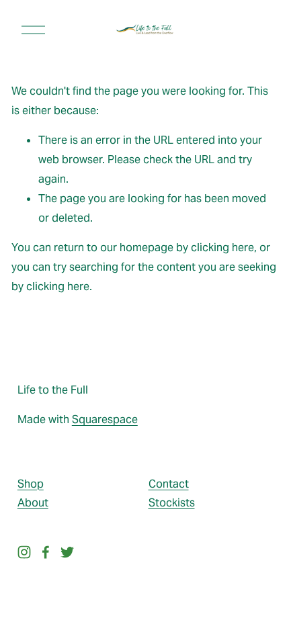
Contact (169, 484)
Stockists (172, 503)
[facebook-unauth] (45, 552)
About (32, 503)
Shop (30, 484)
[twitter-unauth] (67, 552)
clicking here (222, 247)
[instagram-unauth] (24, 552)
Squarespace (105, 419)
